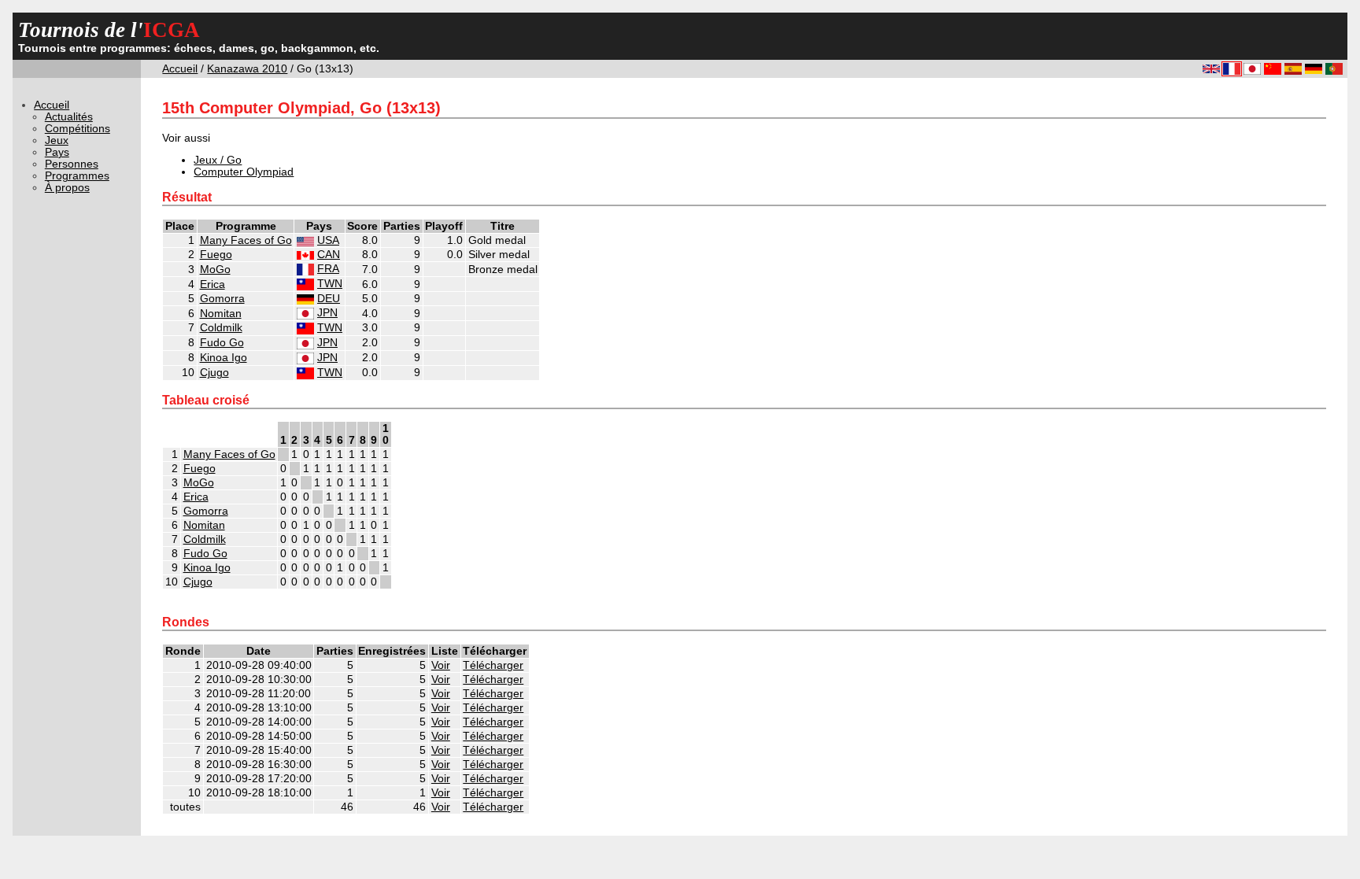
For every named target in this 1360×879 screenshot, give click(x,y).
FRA (328, 269)
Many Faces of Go (246, 240)
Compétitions (77, 129)
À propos (67, 188)
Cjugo (214, 373)
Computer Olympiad (244, 172)
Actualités (69, 117)
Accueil (180, 69)
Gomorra (222, 299)
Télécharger (493, 665)
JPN (327, 313)
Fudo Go (222, 343)
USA (328, 240)
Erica (212, 284)
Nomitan (221, 313)
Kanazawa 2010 (247, 69)
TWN (329, 284)
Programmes (77, 176)
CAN (328, 254)
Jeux (56, 140)
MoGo (215, 269)
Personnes (71, 164)
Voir (440, 665)
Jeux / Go (218, 160)
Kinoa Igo (223, 358)
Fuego (216, 254)
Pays (57, 152)
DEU (328, 299)
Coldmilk (221, 328)
